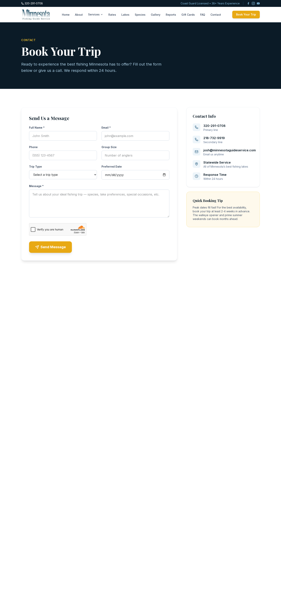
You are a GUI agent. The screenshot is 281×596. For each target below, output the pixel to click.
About (79, 14)
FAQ (202, 14)
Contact (215, 14)
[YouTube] (258, 3)
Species (140, 14)
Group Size (109, 147)
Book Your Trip (246, 14)
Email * (106, 127)
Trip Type (35, 166)
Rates (112, 14)
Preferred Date (112, 166)
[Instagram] (253, 3)
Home (66, 14)
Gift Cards (188, 14)
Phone (33, 147)
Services (94, 14)
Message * (36, 186)
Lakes (125, 14)
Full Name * (37, 127)
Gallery (155, 14)
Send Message (53, 247)
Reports (171, 14)
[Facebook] (248, 3)
